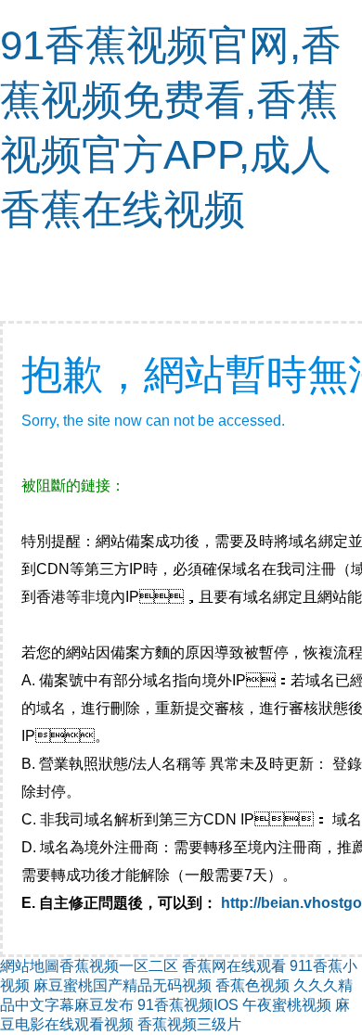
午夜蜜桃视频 (286, 1005)
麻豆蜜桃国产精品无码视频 (122, 985)
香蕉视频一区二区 (118, 966)
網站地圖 (29, 966)
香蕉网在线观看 (234, 966)
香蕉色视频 (252, 985)
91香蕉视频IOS (188, 1005)
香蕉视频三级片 (189, 1024)
